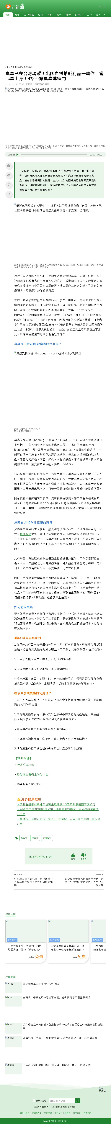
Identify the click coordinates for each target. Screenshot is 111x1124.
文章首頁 (77, 1113)
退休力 (79, 14)
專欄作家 (87, 1113)
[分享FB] (8, 165)
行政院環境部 (25, 765)
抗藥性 (35, 838)
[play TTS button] (17, 154)
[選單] (104, 6)
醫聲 (98, 14)
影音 (59, 14)
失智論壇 (29, 14)
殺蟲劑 (24, 838)
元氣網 (14, 67)
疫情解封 (25, 534)
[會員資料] (99, 6)
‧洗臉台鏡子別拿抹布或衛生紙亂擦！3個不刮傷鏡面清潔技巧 (56, 804)
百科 (50, 14)
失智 (89, 14)
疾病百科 (58, 1113)
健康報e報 (41, 1100)
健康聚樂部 (37, 1113)
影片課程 (12, 939)
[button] (104, 14)
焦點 (8, 14)
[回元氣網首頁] (18, 6)
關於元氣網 (24, 1113)
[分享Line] (8, 175)
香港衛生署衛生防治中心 (32, 774)
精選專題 (48, 1113)
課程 (68, 14)
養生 (17, 14)
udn (7, 67)
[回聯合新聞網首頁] (8, 7)
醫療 (40, 14)
